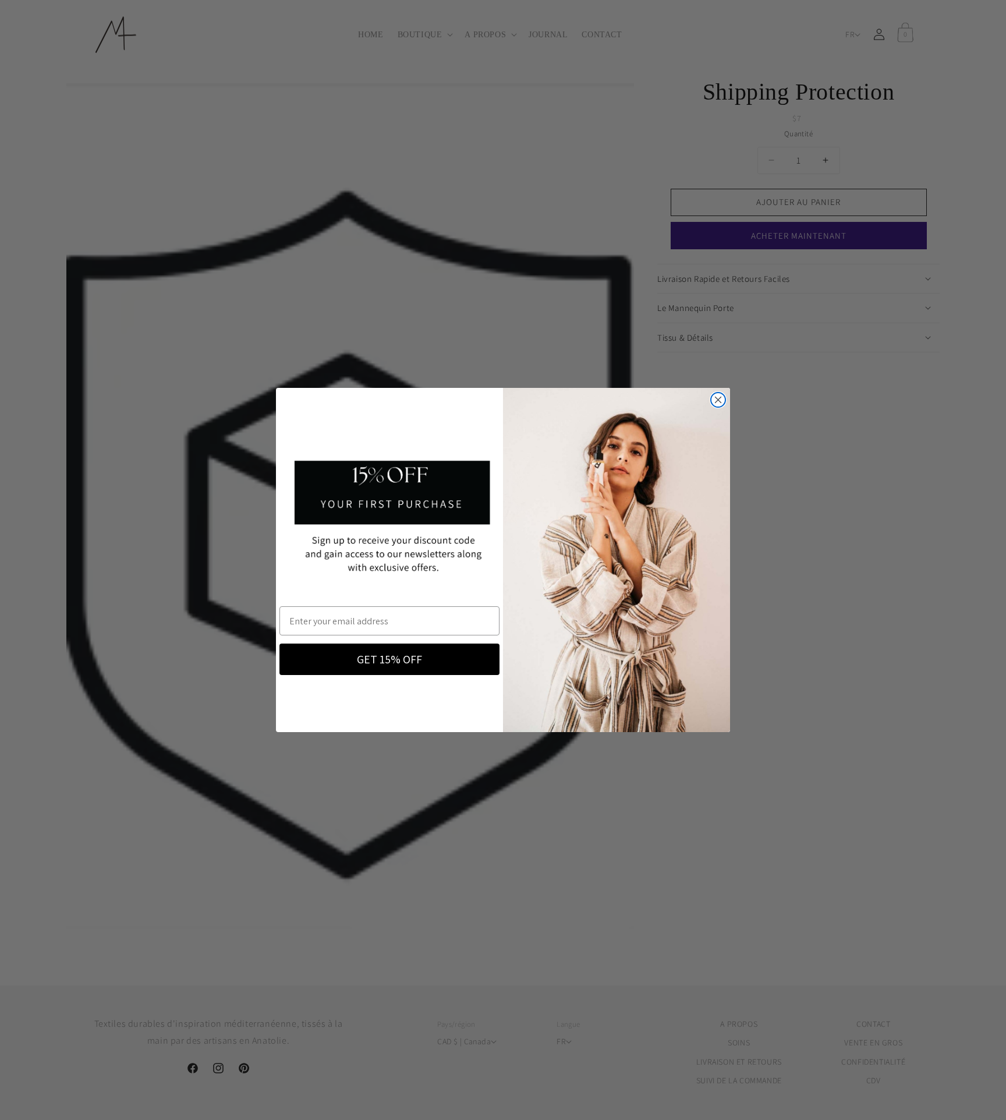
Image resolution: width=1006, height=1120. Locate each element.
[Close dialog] (718, 400)
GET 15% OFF (389, 659)
